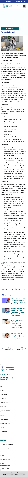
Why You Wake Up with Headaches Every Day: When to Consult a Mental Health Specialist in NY (17, 324)
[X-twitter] (22, 289)
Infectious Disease (10, 28)
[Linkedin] (19, 289)
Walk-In (23, 474)
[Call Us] (4, 472)
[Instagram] (12, 289)
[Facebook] (16, 289)
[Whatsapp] (25, 289)
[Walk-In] (23, 472)
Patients (17, 474)
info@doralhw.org (5, 374)
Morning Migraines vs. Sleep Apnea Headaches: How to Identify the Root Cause (18, 337)
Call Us (4, 474)
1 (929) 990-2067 (5, 468)
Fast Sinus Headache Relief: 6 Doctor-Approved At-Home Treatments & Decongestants (18, 312)
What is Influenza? (8, 32)
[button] (24, 6)
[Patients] (17, 472)
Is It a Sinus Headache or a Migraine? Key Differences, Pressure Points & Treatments (18, 301)
